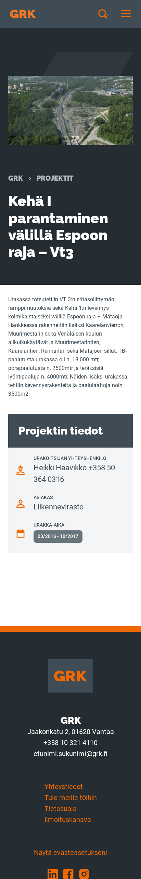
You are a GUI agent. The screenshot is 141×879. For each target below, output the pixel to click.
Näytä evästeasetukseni (70, 852)
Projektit (55, 178)
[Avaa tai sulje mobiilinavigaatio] (126, 14)
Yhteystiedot (63, 786)
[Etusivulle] (23, 14)
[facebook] (71, 873)
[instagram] (86, 873)
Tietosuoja (60, 808)
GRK (15, 178)
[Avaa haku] (106, 14)
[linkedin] (55, 873)
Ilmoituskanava (67, 819)
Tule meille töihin (70, 797)
